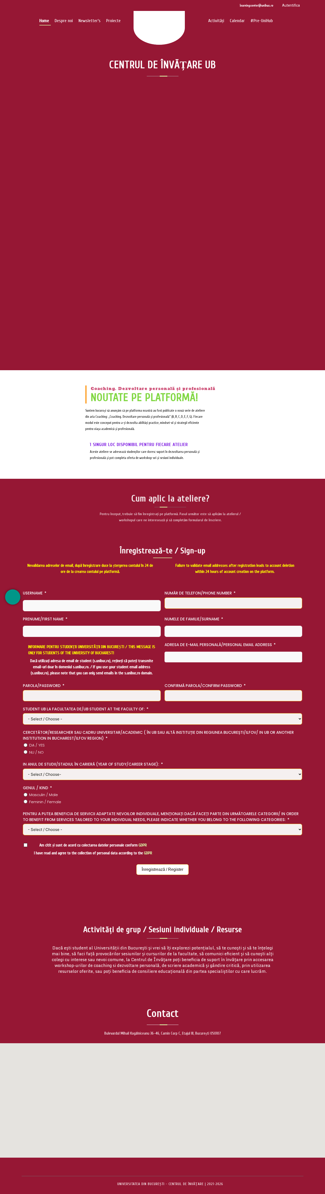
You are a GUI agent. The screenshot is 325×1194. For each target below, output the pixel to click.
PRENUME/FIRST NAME (43, 619)
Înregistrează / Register (162, 869)
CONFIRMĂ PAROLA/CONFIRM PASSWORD (203, 685)
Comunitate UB (153, 212)
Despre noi (64, 20)
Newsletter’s (89, 20)
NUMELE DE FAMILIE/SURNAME (192, 619)
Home (44, 20)
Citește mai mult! (163, 246)
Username (33, 593)
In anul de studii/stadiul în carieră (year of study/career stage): (91, 764)
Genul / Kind (35, 787)
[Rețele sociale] (12, 597)
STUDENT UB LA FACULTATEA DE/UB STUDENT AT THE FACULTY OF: (84, 709)
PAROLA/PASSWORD (42, 685)
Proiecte (113, 20)
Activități (216, 20)
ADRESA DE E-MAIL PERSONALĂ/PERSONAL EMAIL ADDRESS (218, 644)
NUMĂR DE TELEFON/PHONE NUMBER (198, 593)
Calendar (237, 20)
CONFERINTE (179, 212)
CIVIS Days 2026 (162, 190)
